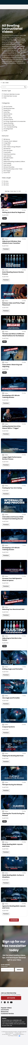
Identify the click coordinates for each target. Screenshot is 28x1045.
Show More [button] (14, 920)
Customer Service (7, 1014)
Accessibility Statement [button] (18, 1034)
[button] (25, 87)
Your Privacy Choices (13, 1035)
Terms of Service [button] (9, 1033)
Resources (4, 1012)
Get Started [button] (11, 998)
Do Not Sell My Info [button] (6, 1034)
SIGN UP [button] (19, 969)
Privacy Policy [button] (18, 1033)
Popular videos (6, 1008)
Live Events (5, 1010)
